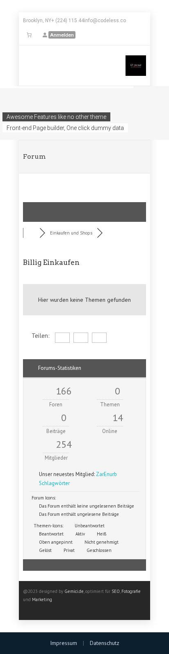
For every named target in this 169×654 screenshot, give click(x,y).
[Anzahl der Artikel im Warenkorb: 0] (29, 35)
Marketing (42, 599)
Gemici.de (74, 591)
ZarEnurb (106, 474)
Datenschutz (104, 643)
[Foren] (31, 233)
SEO (116, 591)
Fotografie (131, 591)
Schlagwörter (54, 483)
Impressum (63, 643)
